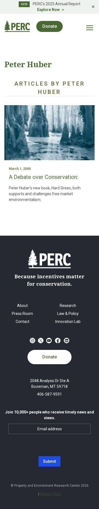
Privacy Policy (50, 494)
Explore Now (48, 9)
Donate (49, 357)
